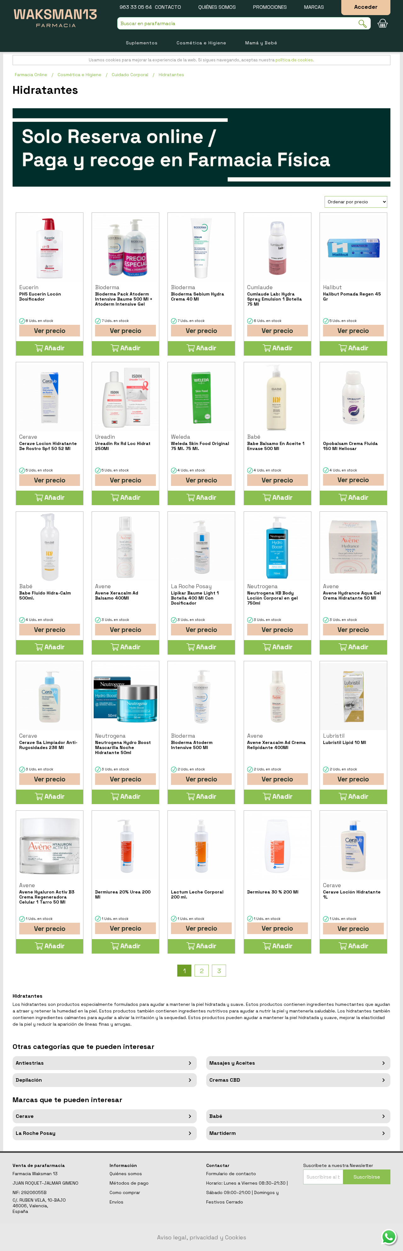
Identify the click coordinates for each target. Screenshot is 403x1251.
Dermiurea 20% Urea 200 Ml (122, 894)
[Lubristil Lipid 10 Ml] (353, 696)
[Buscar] (364, 24)
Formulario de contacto (231, 1173)
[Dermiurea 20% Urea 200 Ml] (125, 846)
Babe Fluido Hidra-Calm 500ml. (45, 595)
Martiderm (222, 1133)
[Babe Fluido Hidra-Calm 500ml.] (49, 547)
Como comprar (125, 1192)
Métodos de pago (129, 1183)
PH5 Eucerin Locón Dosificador (40, 296)
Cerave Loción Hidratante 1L (352, 894)
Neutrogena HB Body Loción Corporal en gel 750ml (272, 598)
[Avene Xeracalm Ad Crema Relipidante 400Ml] (277, 696)
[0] (382, 23)
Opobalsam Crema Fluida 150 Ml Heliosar (350, 446)
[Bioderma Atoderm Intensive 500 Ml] (201, 696)
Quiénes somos (217, 7)
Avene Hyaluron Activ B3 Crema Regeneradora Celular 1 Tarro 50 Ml (46, 896)
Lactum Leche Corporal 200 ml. (197, 894)
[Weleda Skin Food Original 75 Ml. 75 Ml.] (201, 397)
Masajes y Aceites (232, 1063)
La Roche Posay (35, 1133)
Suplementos (142, 43)
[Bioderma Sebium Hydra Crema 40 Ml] (201, 248)
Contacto (168, 7)
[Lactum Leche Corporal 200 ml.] (201, 846)
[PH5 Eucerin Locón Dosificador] (49, 248)
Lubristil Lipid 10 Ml (344, 742)
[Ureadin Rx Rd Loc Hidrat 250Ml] (125, 397)
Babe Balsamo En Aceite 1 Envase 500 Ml (275, 446)
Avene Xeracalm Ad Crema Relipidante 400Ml (276, 745)
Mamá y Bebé (261, 43)
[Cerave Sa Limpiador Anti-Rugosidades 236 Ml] (49, 696)
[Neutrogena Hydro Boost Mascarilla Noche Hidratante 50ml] (125, 696)
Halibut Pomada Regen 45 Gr (352, 296)
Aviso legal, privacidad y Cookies (201, 1237)
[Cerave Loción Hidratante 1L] (353, 846)
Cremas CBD (224, 1080)
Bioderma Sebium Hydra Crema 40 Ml (197, 296)
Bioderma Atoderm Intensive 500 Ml (192, 745)
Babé (215, 1116)
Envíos (116, 1202)
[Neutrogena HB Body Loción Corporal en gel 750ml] (277, 547)
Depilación (29, 1080)
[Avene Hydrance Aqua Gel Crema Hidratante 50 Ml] (353, 547)
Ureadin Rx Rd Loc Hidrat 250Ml (122, 446)
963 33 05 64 (136, 7)
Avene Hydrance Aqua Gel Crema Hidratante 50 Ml (352, 595)
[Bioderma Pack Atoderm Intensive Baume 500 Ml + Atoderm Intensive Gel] (125, 248)
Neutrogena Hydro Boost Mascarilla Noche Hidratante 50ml (123, 747)
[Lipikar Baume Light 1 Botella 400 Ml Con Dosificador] (201, 547)
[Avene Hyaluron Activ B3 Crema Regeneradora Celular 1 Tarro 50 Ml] (49, 846)
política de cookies (294, 60)
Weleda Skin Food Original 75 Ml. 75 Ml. (200, 446)
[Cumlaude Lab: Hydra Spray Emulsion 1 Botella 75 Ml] (277, 248)
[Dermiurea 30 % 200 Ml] (277, 846)
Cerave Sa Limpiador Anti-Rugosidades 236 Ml (48, 745)
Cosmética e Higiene (201, 43)
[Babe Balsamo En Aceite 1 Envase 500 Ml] (277, 397)
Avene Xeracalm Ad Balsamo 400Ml (116, 595)
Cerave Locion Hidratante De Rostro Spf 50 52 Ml (48, 446)
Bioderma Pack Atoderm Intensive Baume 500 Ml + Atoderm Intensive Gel (123, 299)
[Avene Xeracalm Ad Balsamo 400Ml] (125, 547)
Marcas (314, 7)
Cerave (25, 1116)
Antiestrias (30, 1063)
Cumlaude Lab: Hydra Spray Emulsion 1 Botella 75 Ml (274, 299)
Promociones (270, 7)
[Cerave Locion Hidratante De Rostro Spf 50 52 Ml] (49, 397)
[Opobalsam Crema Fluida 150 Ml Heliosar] (353, 397)
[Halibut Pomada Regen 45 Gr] (353, 248)
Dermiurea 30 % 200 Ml (272, 891)
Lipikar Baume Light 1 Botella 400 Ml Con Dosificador (195, 598)
